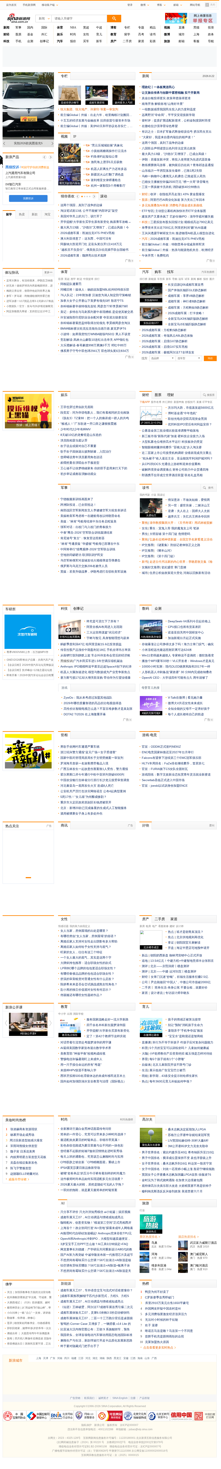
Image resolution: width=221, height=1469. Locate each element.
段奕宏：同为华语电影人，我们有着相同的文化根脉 (94, 412)
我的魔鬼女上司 (182, 528)
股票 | (146, 199)
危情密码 (184, 534)
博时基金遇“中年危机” (182, 413)
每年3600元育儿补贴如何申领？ (170, 1081)
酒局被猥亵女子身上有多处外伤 (81, 813)
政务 (211, 34)
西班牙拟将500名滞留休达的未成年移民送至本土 (92, 1075)
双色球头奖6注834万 (115, 351)
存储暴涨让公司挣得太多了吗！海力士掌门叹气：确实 (178, 644)
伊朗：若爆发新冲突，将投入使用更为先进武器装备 (176, 159)
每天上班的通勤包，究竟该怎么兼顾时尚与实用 (91, 1156)
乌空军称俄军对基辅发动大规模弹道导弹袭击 (90, 560)
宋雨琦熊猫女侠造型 (23, 1146)
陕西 (109, 1358)
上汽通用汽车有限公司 (20, 173)
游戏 (64, 687)
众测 (30, 41)
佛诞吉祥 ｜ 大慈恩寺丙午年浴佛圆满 (28, 1333)
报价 (73, 41)
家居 (141, 41)
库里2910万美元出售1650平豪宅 (167, 1303)
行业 (142, 1210)
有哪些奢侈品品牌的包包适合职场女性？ (87, 973)
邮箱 (182, 41)
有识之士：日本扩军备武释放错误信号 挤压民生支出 (177, 131)
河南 (59, 1358)
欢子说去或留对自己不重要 (78, 446)
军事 (18, 27)
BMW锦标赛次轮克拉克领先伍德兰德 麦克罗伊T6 (93, 328)
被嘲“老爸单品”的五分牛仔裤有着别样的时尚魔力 (92, 1173)
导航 (211, 41)
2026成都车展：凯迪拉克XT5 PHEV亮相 (87, 233)
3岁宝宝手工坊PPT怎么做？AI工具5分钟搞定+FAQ (94, 1244)
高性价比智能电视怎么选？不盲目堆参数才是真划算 (98, 708)
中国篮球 (88, 279)
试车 (187, 279)
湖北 (95, 1358)
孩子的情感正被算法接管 (184, 1019)
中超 (99, 27)
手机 (18, 41)
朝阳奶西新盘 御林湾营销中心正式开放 (176, 955)
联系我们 (89, 1398)
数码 (145, 608)
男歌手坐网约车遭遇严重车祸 (79, 746)
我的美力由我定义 (80, 926)
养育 (145, 1059)
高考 (141, 34)
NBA (73, 27)
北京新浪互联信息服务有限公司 (154, 1437)
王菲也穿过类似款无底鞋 (76, 407)
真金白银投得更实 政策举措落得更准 (166, 98)
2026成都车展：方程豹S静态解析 (164, 330)
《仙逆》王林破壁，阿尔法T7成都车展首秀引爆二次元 (96, 1307)
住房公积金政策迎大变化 (166, 573)
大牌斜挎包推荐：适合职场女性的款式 (85, 963)
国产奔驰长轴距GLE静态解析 (187, 290)
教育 (64, 1006)
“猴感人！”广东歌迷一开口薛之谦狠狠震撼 (88, 423)
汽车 (145, 238)
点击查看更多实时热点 (158, 1347)
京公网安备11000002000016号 (149, 1450)
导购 (174, 279)
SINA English (120, 1398)
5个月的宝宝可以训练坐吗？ (168, 1048)
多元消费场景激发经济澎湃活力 (166, 1314)
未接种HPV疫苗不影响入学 (78, 1070)
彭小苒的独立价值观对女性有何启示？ (85, 989)
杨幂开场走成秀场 (22, 1134)
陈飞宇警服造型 (20, 1168)
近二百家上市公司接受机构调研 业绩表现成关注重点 (177, 453)
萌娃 (145, 1075)
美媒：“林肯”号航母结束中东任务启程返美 (88, 521)
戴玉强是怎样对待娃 (198, 1053)
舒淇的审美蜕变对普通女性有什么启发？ (87, 979)
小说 (153, 494)
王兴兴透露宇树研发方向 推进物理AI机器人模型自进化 (178, 233)
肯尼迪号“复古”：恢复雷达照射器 (82, 538)
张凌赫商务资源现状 (23, 1129)
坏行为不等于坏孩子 (165, 1042)
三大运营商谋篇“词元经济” (104, 632)
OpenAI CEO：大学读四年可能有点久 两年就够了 (175, 677)
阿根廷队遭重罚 (70, 284)
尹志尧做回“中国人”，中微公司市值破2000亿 (181, 982)
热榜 (145, 1283)
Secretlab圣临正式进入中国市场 (163, 780)
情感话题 (63, 926)
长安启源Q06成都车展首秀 (186, 284)
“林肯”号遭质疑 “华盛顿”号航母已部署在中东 (89, 543)
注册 (133, 1398)
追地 (145, 960)
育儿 (99, 34)
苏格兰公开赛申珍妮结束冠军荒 (189, 1135)
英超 (86, 27)
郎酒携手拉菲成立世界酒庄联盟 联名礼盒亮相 (172, 475)
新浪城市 (15, 1360)
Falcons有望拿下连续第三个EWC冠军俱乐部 (171, 757)
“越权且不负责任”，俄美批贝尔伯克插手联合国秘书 (94, 249)
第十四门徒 (170, 534)
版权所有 (112, 1425)
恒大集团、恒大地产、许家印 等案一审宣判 (89, 109)
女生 (145, 528)
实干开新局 (192, 92)
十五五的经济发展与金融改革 (79, 120)
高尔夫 (147, 1119)
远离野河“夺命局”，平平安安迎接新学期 (168, 115)
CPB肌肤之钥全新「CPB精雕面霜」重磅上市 (90, 1162)
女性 (86, 34)
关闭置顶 (210, 5)
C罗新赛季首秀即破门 (159, 1297)
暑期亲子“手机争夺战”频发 (185, 1030)
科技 (64, 608)
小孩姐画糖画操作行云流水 (109, 151)
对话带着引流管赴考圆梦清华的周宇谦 (85, 1042)
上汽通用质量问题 (15, 177)
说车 (181, 279)
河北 (88, 1358)
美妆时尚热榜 (15, 1120)
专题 (141, 27)
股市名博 (156, 402)
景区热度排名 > (150, 1236)
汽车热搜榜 (208, 271)
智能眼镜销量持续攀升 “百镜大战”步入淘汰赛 (172, 447)
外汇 (44, 34)
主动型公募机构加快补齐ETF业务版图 (180, 211)
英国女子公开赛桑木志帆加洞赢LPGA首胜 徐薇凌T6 (176, 1174)
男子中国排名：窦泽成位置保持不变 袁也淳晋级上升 (177, 1158)
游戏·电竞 (149, 735)
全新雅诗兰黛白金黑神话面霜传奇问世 (85, 1128)
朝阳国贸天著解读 (188, 942)
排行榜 (143, 279)
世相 (64, 735)
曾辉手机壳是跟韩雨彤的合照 (164, 1336)
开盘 (171, 948)
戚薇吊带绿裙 (18, 1179)
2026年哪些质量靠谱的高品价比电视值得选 (92, 703)
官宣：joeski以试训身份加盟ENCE (165, 785)
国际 (44, 27)
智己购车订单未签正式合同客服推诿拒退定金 (31, 188)
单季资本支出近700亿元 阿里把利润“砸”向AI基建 (174, 227)
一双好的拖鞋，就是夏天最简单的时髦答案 (88, 1190)
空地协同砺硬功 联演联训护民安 (81, 555)
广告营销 (75, 1398)
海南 (140, 1358)
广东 (52, 1358)
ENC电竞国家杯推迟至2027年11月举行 (168, 752)
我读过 (161, 494)
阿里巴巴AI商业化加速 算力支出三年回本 (177, 199)
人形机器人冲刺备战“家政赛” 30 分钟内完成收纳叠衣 (177, 672)
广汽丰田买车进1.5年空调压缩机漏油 (97, 661)
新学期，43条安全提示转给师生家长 (173, 1075)
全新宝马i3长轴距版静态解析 (187, 324)
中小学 (62, 1013)
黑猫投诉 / (13, 167)
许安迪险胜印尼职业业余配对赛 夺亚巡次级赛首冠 (93, 317)
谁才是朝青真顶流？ (189, 931)
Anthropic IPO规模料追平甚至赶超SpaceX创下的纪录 (96, 666)
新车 (99, 41)
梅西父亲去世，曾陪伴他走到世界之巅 (28, 290)
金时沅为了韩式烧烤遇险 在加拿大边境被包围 (172, 1180)
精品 (153, 27)
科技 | (146, 222)
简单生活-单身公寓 (168, 987)
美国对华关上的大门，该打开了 (81, 216)
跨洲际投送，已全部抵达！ (78, 504)
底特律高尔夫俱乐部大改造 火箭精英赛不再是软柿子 (177, 1185)
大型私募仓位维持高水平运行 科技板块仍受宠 (172, 441)
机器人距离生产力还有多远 (109, 169)
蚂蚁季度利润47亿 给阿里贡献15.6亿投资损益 (91, 644)
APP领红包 (121, 339)
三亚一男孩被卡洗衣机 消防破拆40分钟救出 (171, 187)
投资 (211, 27)
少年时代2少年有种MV (75, 429)
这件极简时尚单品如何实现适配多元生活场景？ (91, 1179)
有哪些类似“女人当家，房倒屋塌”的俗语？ (88, 936)
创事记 (44, 41)
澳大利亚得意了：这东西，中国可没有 (85, 238)
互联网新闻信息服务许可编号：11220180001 (109, 1437)
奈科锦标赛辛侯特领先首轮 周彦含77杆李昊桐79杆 (94, 306)
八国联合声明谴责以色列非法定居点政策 (169, 148)
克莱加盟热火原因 (157, 1342)
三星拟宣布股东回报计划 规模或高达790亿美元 (181, 222)
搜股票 (211, 394)
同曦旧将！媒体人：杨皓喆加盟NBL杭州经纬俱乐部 (94, 289)
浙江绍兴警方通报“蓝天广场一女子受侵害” (88, 752)
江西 (133, 1358)
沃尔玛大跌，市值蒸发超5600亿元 (191, 407)
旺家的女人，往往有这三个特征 (81, 952)
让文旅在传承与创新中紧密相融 (163, 92)
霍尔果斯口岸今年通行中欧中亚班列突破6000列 (92, 774)
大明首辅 (155, 534)
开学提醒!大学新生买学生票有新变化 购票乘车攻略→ (95, 222)
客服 (196, 41)
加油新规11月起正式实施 (184, 638)
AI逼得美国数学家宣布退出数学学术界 (85, 1048)
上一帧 (44, 157)
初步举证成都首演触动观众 (78, 474)
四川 (66, 1358)
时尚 (73, 34)
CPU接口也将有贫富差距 (184, 627)
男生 (145, 534)
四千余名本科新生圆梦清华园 (106, 1025)
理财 (170, 395)
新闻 (145, 76)
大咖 (145, 1053)
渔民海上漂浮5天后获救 (106, 162)
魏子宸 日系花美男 (22, 1151)
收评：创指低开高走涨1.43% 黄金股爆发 (177, 194)
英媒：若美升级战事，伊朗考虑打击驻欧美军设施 (93, 571)
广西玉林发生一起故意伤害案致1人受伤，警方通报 (94, 769)
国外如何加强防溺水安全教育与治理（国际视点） (93, 1081)
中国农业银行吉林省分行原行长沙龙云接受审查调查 (94, 780)
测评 (145, 966)
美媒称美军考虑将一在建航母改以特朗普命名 (90, 516)
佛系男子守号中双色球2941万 (80, 351)
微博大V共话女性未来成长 (185, 703)
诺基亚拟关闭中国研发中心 (186, 632)
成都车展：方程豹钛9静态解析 (188, 307)
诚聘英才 (103, 1398)
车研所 (10, 609)
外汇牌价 (167, 402)
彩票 (153, 41)
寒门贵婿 (180, 567)
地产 (154, 926)
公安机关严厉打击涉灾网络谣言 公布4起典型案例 (93, 791)
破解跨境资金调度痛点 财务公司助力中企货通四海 (175, 469)
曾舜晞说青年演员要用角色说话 (81, 457)
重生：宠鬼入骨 (159, 528)
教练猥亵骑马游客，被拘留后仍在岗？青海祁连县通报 (178, 165)
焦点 (171, 937)
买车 (86, 41)
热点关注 (12, 826)
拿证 (171, 942)
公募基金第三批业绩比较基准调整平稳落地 (170, 430)
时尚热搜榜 (126, 1119)
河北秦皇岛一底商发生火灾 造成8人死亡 (87, 785)
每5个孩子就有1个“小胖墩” (167, 1059)
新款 (35, 214)
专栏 (127, 27)
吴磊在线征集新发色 (23, 1162)
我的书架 (145, 494)
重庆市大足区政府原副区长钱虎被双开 (85, 802)
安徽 (125, 1358)
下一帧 (51, 157)
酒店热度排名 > (188, 1236)
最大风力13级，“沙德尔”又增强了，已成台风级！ (174, 154)
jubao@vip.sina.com (140, 1429)
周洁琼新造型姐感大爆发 (26, 1140)
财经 (145, 395)
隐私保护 (86, 1425)
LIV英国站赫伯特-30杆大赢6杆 (188, 1140)
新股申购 (179, 402)
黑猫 (196, 27)
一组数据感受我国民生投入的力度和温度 (169, 109)
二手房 (127, 41)
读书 (153, 34)
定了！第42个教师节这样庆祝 (106, 1036)
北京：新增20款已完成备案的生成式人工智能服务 (93, 808)
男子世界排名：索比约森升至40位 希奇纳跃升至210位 (178, 1152)
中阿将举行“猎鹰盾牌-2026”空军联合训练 (87, 549)
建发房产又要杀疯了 (155, 216)
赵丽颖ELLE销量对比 (24, 1173)
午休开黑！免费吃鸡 (155, 255)
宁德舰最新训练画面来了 (76, 499)
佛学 (8, 1284)
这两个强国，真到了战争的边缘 (81, 205)
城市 (182, 34)
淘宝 (48, 214)
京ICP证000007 (129, 1425)
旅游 (145, 1203)
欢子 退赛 (151, 1325)
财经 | (146, 194)
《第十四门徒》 (165, 556)
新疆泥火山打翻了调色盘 (107, 174)
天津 (45, 1358)
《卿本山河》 (164, 550)
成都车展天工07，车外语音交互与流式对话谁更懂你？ (96, 1290)
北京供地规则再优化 (189, 937)
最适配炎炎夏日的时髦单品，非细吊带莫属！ (90, 1140)
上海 (196, 34)
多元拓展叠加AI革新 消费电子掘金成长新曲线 (172, 205)
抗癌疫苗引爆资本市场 (115, 120)
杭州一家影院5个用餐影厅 (108, 185)
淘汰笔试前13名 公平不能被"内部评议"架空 (89, 210)
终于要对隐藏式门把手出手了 (79, 1346)
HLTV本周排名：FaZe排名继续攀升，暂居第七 (173, 763)
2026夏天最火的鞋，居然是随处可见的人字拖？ (92, 1184)
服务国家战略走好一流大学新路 (107, 1019)
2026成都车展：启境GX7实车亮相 (165, 346)
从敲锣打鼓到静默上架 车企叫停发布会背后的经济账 (95, 655)
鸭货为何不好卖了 (157, 1291)
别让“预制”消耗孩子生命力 (185, 1025)
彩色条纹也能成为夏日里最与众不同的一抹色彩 (91, 1145)
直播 (182, 27)
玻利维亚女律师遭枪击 (106, 180)
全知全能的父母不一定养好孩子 (189, 708)
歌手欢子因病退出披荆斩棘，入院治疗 (85, 451)
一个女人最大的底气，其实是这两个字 (85, 957)
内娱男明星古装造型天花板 (28, 1157)
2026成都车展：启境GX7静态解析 (165, 341)
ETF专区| (148, 211)
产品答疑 (144, 1398)
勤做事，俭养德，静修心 (21, 1317)
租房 (148, 926)
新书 (145, 561)
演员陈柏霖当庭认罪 (73, 440)
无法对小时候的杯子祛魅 (161, 1319)
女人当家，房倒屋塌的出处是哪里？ (84, 930)
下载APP (145, 402)
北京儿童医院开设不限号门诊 (171, 1064)
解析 (199, 279)
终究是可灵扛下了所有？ (103, 621)
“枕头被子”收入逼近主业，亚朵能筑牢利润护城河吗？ (177, 458)
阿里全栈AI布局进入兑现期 (104, 627)
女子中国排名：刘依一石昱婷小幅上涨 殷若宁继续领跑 (178, 1169)
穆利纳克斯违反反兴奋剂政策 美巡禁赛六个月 (172, 1191)
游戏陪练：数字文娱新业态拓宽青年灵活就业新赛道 (176, 774)
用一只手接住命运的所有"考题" (81, 1064)
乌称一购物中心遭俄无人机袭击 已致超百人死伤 (174, 176)
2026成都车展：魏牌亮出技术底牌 (83, 255)
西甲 (73, 279)
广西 (154, 1358)
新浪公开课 (13, 1007)
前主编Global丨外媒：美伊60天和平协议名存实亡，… (96, 126)
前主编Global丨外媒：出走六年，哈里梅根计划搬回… (96, 115)
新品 (145, 955)
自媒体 (146, 1064)
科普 (145, 1048)
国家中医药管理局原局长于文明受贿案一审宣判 (91, 757)
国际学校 (78, 1013)
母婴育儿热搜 (151, 687)
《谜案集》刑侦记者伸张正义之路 (177, 545)
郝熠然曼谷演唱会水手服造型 (79, 462)
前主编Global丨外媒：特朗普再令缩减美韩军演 (173, 244)
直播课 (146, 1042)
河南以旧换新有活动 (196, 573)
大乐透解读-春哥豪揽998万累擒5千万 (85, 345)
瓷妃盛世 (167, 567)
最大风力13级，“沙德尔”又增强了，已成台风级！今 (94, 227)
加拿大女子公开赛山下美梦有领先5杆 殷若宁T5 (92, 300)
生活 (145, 1070)
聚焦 (145, 522)
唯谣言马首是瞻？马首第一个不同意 (169, 1330)
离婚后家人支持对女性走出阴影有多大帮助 (88, 941)
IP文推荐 (148, 545)
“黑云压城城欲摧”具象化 (107, 145)
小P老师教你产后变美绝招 (166, 1053)
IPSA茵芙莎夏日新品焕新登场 (80, 1167)
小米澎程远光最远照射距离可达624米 (167, 649)
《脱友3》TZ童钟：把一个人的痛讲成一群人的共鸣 (94, 418)
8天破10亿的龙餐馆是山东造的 (81, 435)
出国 (69, 1013)
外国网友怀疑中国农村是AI (163, 1308)
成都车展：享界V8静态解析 (186, 295)
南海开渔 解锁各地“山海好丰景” (163, 103)
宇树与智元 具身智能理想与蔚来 (108, 638)
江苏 (81, 1358)
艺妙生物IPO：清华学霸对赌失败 (192, 216)
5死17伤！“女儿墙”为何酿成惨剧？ (83, 796)
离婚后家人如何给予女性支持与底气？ (85, 946)
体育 (64, 272)
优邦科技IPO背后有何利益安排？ (190, 424)
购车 (158, 272)
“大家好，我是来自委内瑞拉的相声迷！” (168, 137)
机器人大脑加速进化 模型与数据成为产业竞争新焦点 (95, 672)
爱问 (211, 825)
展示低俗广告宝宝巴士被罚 (167, 1070)
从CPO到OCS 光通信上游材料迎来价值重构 (171, 464)
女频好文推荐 (151, 567)
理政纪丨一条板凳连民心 (158, 87)
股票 (18, 34)
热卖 (22, 214)
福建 (73, 1358)
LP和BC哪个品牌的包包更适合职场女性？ (88, 968)
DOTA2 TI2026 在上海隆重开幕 (85, 714)
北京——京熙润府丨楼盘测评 (169, 966)
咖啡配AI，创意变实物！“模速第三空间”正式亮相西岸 (95, 1222)
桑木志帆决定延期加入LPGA (187, 1129)
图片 (212, 279)
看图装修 (163, 926)
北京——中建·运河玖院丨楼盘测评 (173, 971)
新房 (142, 926)
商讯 (64, 825)
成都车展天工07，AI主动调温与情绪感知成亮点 (92, 1217)
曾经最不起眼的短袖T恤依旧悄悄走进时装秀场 (91, 1151)
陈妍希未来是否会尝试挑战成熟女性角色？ (88, 984)
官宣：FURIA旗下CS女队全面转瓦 (165, 769)
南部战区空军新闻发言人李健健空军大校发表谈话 (93, 510)
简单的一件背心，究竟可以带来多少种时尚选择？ (93, 1134)
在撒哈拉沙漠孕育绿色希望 (160, 126)
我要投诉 (28, 198)
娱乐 (64, 395)
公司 (145, 982)
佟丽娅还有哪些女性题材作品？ (81, 995)
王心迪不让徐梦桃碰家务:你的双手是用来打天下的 (93, 468)
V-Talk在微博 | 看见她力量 (185, 697)
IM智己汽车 (13, 184)
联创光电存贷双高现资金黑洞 (187, 418)
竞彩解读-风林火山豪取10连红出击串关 (86, 339)
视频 (64, 136)
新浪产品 (12, 157)
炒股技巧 (190, 402)
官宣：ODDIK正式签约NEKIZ (161, 746)
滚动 (103, 196)
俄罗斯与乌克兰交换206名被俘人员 (84, 566)
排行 (97, 279)
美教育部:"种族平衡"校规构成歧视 (82, 1053)
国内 (30, 27)
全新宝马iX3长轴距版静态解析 (188, 318)
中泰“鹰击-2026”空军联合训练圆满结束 (86, 532)
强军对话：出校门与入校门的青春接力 (85, 527)
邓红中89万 (119, 345)
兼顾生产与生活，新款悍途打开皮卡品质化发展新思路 (96, 1340)
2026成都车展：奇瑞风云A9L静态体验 (167, 335)
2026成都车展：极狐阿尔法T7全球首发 (168, 352)
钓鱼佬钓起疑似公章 (104, 156)
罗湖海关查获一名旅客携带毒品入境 (84, 763)
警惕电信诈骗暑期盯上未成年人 (81, 1059)
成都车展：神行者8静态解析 (187, 301)
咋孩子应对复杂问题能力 (196, 1042)
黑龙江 (117, 1358)
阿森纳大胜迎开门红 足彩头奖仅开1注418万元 (91, 244)
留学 (127, 34)
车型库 (161, 279)
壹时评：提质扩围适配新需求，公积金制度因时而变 (176, 120)
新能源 (152, 279)
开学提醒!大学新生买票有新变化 (108, 1030)
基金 (30, 34)
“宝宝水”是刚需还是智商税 (185, 1036)
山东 (147, 1358)
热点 (171, 931)
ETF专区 (207, 402)
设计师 (180, 926)
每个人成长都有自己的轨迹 (186, 714)
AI (62, 1203)
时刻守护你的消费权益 (35, 167)
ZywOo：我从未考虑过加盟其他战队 (88, 697)
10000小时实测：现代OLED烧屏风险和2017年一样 (176, 666)
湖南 (102, 1358)
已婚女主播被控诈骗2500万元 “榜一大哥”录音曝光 (175, 181)
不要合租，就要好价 (194, 987)
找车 (170, 272)
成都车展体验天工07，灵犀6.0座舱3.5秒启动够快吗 (94, 1312)
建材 (172, 926)
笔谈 (196, 528)
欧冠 (79, 279)
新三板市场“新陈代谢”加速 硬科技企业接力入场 (173, 436)
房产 (145, 919)
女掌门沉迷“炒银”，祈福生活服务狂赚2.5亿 (179, 976)
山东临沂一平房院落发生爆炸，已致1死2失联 (172, 170)
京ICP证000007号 (150, 1446)
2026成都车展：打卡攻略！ (186, 313)
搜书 (210, 487)
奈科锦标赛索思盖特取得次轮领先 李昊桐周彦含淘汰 (95, 323)
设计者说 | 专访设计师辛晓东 (170, 993)
